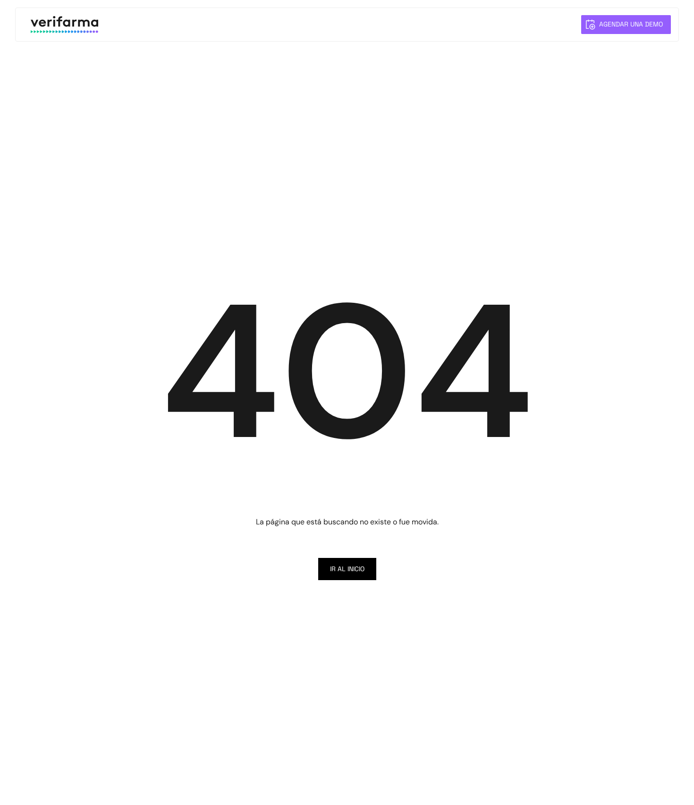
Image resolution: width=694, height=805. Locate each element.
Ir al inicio (347, 569)
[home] (64, 24)
